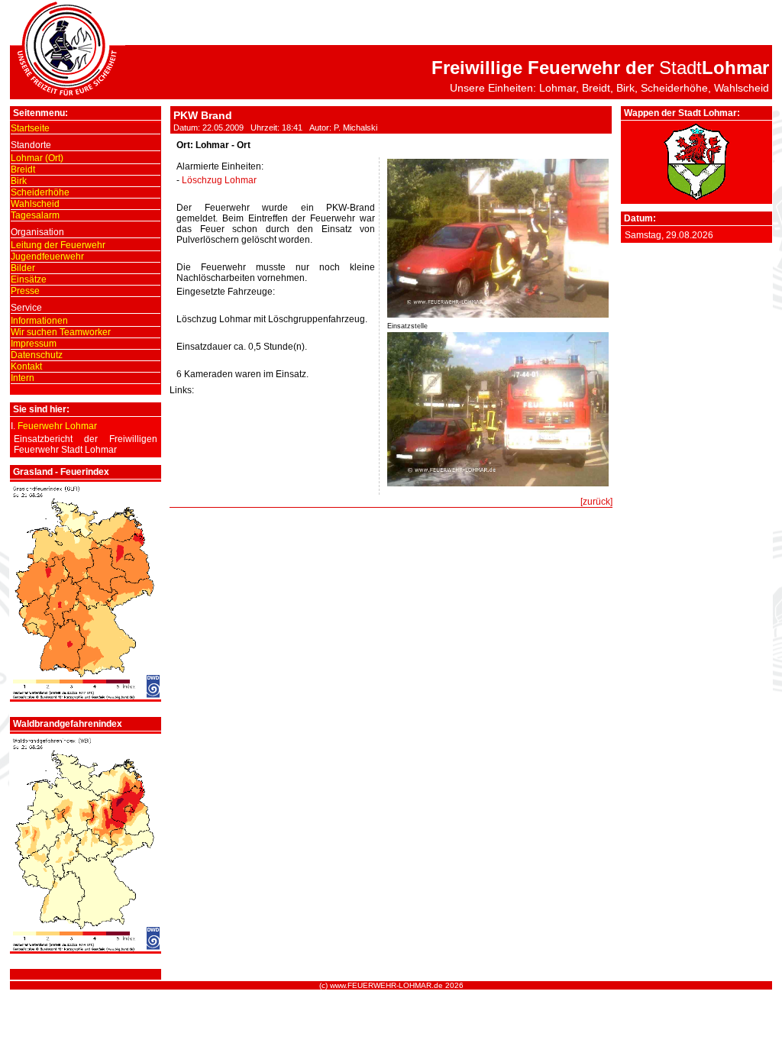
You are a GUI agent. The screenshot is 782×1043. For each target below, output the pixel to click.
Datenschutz (37, 355)
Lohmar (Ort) (37, 158)
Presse (25, 291)
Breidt (23, 169)
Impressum (34, 343)
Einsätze (29, 279)
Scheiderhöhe (40, 192)
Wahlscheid (35, 204)
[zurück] (596, 501)
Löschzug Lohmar (219, 180)
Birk (19, 181)
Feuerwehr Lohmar (57, 426)
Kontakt (26, 366)
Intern (22, 378)
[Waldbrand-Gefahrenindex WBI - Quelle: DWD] (85, 948)
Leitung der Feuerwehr (58, 245)
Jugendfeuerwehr (47, 256)
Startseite (30, 128)
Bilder (23, 268)
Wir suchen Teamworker (61, 332)
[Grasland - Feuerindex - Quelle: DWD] (85, 696)
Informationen (39, 320)
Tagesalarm (35, 215)
